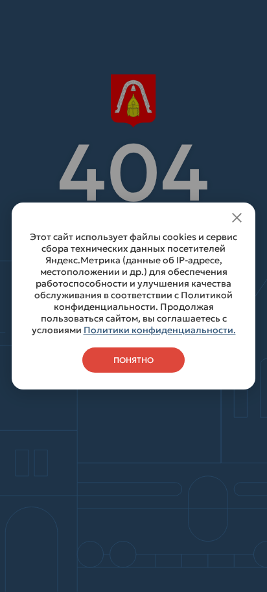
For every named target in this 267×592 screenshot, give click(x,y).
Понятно (133, 360)
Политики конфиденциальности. (160, 330)
